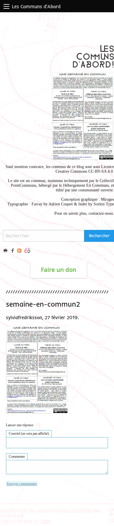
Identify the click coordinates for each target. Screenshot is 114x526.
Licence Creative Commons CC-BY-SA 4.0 (85, 169)
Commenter (17, 457)
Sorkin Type (104, 204)
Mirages (107, 199)
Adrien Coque (60, 204)
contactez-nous (101, 213)
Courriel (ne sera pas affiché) (29, 433)
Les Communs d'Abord (36, 6)
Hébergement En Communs (86, 185)
